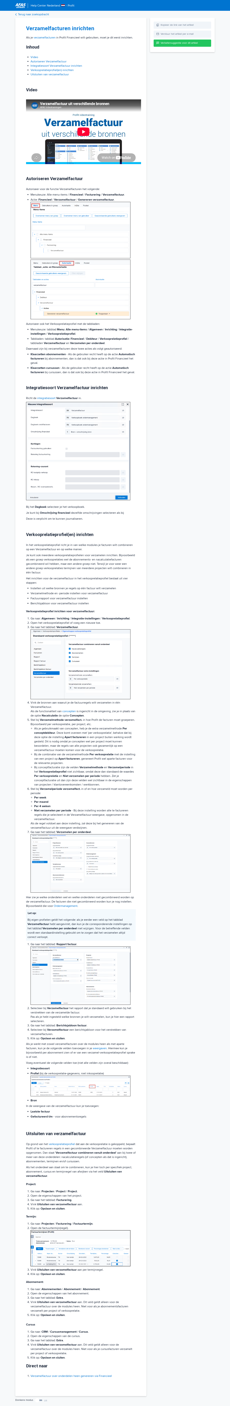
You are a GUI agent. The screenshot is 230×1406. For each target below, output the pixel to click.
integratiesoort (46, 398)
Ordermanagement (65, 906)
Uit (45, 1400)
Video (34, 57)
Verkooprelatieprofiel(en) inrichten (52, 70)
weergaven (100, 1048)
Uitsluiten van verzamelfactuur (50, 74)
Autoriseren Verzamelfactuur (48, 61)
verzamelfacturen (45, 37)
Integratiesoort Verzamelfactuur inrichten (56, 66)
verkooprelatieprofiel (62, 1144)
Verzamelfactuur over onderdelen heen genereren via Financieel (71, 1376)
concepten (69, 711)
